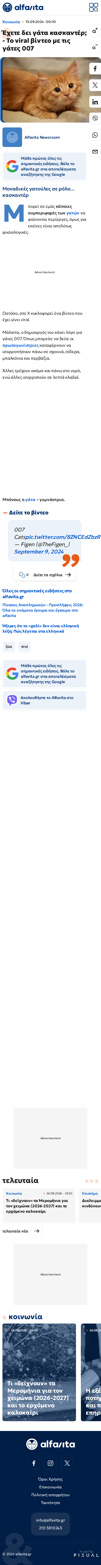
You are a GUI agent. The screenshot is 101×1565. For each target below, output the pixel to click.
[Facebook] (95, 68)
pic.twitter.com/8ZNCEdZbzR (62, 537)
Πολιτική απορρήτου (50, 1494)
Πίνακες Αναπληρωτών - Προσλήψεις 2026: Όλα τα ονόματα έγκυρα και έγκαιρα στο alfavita (42, 610)
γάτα (30, 499)
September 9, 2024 (38, 551)
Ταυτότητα (50, 1502)
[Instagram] (50, 1463)
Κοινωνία (11, 22)
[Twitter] (95, 85)
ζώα (9, 646)
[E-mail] (95, 151)
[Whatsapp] (95, 135)
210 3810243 (50, 1527)
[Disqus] (50, 789)
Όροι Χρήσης (50, 1479)
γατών (73, 213)
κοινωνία (26, 1316)
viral (24, 646)
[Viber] (95, 118)
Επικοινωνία (50, 1486)
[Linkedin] (95, 101)
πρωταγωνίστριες (20, 345)
